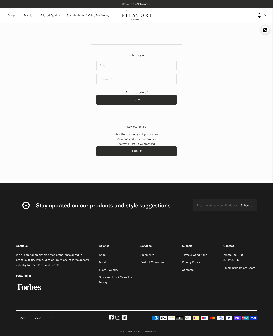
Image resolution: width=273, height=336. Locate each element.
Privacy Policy (191, 262)
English (21, 317)
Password (105, 74)
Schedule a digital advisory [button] (136, 3)
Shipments (147, 255)
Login (136, 99)
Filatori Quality (108, 270)
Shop (11, 15)
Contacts (188, 270)
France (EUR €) (42, 317)
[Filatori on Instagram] (117, 318)
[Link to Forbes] (29, 292)
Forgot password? (136, 92)
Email (103, 60)
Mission (104, 262)
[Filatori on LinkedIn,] (124, 318)
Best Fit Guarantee (152, 262)
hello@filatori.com (243, 268)
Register (136, 151)
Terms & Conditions (194, 255)
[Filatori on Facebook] (111, 318)
